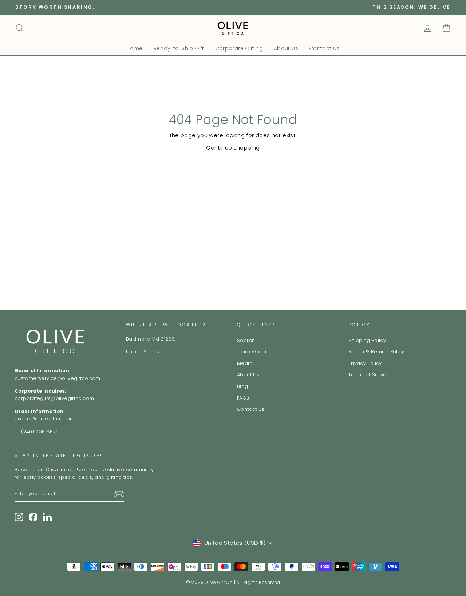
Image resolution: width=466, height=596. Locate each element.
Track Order (252, 352)
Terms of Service (369, 374)
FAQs (243, 398)
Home (134, 48)
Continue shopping (233, 147)
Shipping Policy (367, 340)
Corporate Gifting (239, 48)
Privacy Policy (365, 363)
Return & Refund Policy (376, 352)
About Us (286, 48)
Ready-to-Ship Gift (179, 48)
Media (245, 363)
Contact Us (324, 48)
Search (246, 340)
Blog (242, 386)
